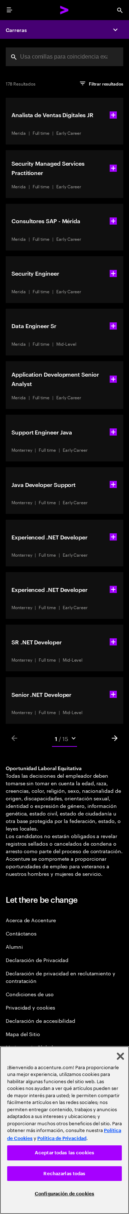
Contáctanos (21, 933)
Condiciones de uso (30, 994)
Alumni (14, 946)
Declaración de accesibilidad (40, 1020)
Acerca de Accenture (31, 920)
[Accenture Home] (64, 10)
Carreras (16, 29)
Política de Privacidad (61, 1138)
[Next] (114, 738)
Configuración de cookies (64, 1193)
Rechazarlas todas (64, 1173)
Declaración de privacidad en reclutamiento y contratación (60, 976)
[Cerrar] (120, 1056)
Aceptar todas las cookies (64, 1152)
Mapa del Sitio (23, 1034)
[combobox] (64, 56)
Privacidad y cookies (30, 1007)
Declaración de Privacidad (37, 960)
